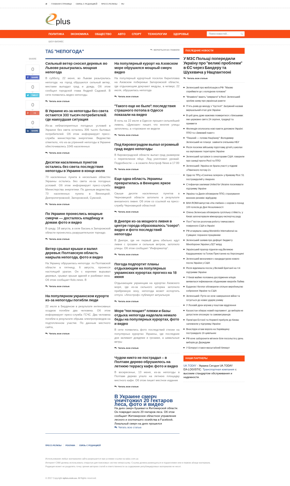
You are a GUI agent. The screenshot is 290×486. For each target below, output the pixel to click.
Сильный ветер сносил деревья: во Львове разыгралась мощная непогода (76, 68)
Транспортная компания (218, 369)
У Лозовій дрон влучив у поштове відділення (211, 305)
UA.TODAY (189, 365)
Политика (56, 34)
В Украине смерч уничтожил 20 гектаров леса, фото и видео (143, 400)
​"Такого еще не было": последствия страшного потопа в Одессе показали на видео (145, 110)
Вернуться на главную (167, 50)
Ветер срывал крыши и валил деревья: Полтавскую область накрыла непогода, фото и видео (74, 253)
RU (122, 4)
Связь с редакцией (86, 4)
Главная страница (61, 4)
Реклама (70, 445)
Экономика (79, 34)
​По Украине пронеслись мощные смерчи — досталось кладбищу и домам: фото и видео (74, 218)
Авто (121, 34)
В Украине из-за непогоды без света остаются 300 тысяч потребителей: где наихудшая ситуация (76, 115)
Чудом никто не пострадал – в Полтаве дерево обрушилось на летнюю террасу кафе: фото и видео (146, 362)
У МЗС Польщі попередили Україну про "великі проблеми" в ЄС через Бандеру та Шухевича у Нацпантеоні (212, 65)
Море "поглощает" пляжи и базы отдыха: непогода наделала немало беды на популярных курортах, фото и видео (146, 317)
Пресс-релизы (109, 4)
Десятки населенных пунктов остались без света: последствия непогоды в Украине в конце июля (75, 166)
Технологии (157, 34)
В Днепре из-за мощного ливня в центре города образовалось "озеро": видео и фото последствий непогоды (147, 227)
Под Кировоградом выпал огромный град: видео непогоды (146, 146)
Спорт (136, 34)
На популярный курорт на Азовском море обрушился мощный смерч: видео (146, 68)
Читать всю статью (59, 101)
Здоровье (181, 34)
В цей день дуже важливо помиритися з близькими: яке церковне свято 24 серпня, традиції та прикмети (214, 119)
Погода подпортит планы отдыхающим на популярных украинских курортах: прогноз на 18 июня (145, 270)
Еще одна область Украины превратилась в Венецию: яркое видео (142, 183)
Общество (103, 34)
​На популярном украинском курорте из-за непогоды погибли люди (77, 298)
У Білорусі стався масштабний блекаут (208, 347)
